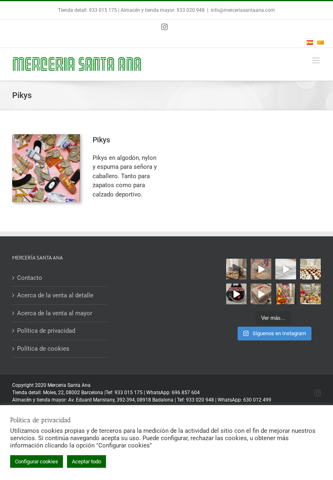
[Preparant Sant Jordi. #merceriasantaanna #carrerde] (310, 294)
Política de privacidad (46, 330)
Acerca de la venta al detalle (55, 295)
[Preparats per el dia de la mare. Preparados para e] (261, 294)
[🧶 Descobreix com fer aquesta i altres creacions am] (285, 269)
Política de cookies (43, 348)
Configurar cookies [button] (36, 461)
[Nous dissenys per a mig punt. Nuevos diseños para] (261, 269)
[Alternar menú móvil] (316, 60)
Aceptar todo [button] (86, 461)
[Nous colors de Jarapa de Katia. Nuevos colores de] (236, 269)
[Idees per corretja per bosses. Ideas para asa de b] (236, 294)
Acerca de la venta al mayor (54, 313)
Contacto (29, 277)
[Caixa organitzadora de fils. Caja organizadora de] (310, 269)
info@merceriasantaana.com (243, 10)
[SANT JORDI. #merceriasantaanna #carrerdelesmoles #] (285, 294)
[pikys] (46, 137)
